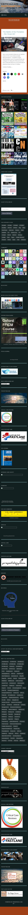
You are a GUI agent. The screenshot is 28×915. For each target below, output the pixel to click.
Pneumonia (5, 721)
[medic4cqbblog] (14, 265)
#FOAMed (16, 225)
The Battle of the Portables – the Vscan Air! (13, 33)
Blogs (24, 227)
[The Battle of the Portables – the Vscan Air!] (14, 44)
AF (3, 671)
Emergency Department (13, 690)
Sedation (4, 733)
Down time (19, 685)
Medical (9, 234)
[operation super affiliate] (3, 258)
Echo (9, 687)
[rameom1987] (14, 269)
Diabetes (11, 685)
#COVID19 (13, 661)
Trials (18, 239)
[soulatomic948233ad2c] (17, 269)
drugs (3, 687)
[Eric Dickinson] (6, 269)
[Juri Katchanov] (25, 273)
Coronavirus (12, 683)
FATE (22, 692)
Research (4, 239)
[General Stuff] (7, 158)
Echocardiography (17, 687)
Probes (15, 726)
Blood (9, 678)
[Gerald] (25, 262)
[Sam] (25, 269)
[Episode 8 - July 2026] (20, 118)
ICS (21, 697)
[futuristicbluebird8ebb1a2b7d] (17, 258)
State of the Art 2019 (6, 735)
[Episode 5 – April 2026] (7, 118)
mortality (3, 237)
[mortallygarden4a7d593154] (21, 273)
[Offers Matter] (6, 258)
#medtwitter (19, 666)
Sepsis (14, 239)
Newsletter (17, 714)
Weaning (22, 740)
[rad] (14, 262)
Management (5, 707)
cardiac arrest (19, 680)
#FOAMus (4, 227)
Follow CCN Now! (6, 213)
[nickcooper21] (6, 273)
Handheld (4, 232)
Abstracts (19, 668)
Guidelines (20, 695)
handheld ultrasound (13, 697)
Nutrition (4, 716)
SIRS (16, 733)
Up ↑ (14, 903)
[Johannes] (21, 269)
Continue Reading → (7, 67)
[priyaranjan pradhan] (25, 265)
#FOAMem (22, 225)
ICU (8, 232)
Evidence (17, 230)
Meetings (20, 234)
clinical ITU (5, 683)
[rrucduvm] (10, 265)
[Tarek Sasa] (21, 258)
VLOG (10, 740)
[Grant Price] (14, 273)
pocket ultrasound (14, 721)
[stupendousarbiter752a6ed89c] (6, 265)
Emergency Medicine (7, 692)
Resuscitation (5, 731)
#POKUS (15, 227)
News (8, 237)
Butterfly (4, 680)
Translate (12, 752)
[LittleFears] (6, 251)
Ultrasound (23, 239)
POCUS (22, 721)
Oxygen (4, 719)
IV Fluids (9, 704)
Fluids (22, 230)
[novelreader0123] (3, 273)
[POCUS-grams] (7, 105)
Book (15, 678)
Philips (17, 719)
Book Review (4, 230)
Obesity (10, 716)
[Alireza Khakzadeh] (3, 276)
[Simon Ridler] (10, 258)
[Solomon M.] (3, 269)
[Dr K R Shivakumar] (3, 262)
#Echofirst (4, 225)
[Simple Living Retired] (14, 251)
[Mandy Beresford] (3, 254)
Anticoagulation (5, 673)
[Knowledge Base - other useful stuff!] (20, 145)
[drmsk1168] (10, 269)
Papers (12, 237)
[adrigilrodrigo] (25, 254)
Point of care (5, 723)
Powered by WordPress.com (13, 902)
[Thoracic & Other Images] (7, 145)
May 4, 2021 (6, 90)
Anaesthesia (9, 671)
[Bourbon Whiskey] (21, 265)
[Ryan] (3, 251)
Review (9, 239)
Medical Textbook (13, 709)
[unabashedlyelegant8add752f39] (10, 251)
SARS (19, 731)
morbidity (18, 711)
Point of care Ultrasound (15, 723)
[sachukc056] (10, 262)
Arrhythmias (20, 673)
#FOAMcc (10, 225)
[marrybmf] (21, 251)
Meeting (4, 711)
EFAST (4, 690)
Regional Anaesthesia (7, 728)
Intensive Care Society (16, 702)
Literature (4, 234)
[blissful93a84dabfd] (17, 262)
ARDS (13, 673)
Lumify (23, 704)
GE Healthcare (11, 695)
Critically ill (4, 685)
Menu (5, 15)
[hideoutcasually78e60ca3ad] (17, 254)
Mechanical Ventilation (15, 707)
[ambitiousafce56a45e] (21, 262)
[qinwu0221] (14, 254)
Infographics (15, 699)
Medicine (14, 234)
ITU (19, 232)
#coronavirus (5, 661)
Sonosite (22, 733)
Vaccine (4, 740)
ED (24, 687)
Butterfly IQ (11, 680)
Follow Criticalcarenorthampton (10, 630)
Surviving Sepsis (17, 735)
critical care (11, 230)
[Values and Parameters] (20, 158)
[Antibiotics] (20, 131)
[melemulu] (10, 254)
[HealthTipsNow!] (25, 251)
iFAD (8, 699)
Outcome (17, 716)
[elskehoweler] (17, 273)
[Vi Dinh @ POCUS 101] (10, 273)
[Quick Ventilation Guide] (7, 131)
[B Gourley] (17, 265)
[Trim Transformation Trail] (17, 251)
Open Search (25, 15)
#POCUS (9, 227)
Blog (20, 227)
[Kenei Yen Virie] (6, 254)
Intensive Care (14, 232)
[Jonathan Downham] (14, 258)
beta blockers (14, 676)
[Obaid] (3, 265)
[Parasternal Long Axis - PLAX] (20, 105)
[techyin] (25, 258)
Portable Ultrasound (20, 237)
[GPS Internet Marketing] (6, 262)
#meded (12, 666)
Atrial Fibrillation (5, 676)
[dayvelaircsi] (21, 254)
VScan (16, 740)
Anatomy (16, 671)
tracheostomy (5, 738)
